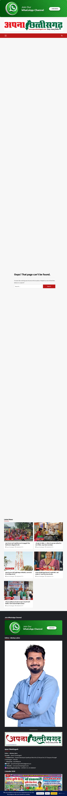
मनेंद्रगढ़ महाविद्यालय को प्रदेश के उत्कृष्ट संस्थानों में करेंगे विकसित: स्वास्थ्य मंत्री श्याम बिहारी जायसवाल (17, 603)
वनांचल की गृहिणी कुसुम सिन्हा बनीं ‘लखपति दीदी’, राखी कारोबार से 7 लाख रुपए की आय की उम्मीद (46, 573)
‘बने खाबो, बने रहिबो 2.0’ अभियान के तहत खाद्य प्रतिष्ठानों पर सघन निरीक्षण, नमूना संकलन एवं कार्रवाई (48, 544)
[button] (5, 35)
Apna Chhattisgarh (10, 547)
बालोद (42, 568)
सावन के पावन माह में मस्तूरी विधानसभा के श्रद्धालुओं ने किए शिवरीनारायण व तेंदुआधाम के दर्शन (17, 544)
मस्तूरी (12, 539)
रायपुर (42, 539)
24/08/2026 (18, 547)
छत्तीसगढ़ (7, 539)
